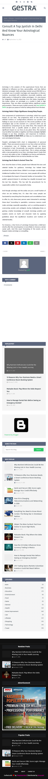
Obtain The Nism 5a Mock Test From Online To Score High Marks (27, 525)
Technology (24, 625)
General (24, 605)
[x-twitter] (20, 2)
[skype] (31, 2)
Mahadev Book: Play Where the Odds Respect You (24, 390)
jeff (5, 39)
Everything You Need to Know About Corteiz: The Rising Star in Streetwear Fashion (28, 513)
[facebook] (16, 2)
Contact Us (31, 771)
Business (24, 588)
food (24, 598)
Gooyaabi (41, 775)
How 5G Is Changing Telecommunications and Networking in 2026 (28, 501)
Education (24, 591)
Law (24, 615)
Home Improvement (24, 611)
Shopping (24, 621)
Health (24, 608)
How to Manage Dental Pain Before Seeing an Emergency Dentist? (24, 401)
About (23, 771)
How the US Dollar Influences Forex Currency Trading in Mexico (27, 546)
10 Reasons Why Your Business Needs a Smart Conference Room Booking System (24, 378)
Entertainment (24, 594)
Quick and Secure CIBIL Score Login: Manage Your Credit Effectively (27, 489)
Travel (24, 628)
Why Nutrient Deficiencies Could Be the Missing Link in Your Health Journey (21, 366)
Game (24, 601)
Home (5, 18)
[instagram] (24, 2)
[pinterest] (27, 2)
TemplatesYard (22, 775)
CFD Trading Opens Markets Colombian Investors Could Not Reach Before (28, 567)
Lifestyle (11, 18)
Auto (24, 584)
